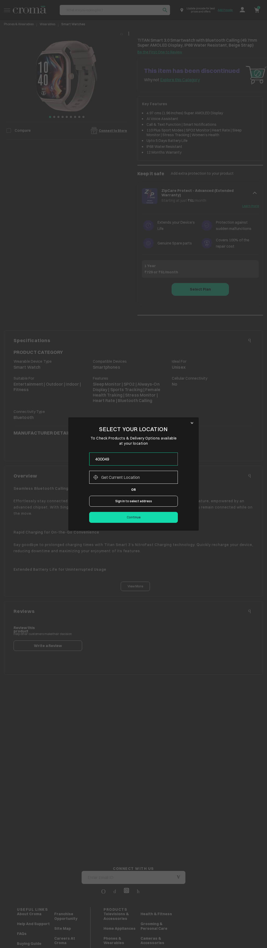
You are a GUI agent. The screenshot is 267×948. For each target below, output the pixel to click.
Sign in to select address (133, 501)
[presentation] (133, 459)
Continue (134, 517)
